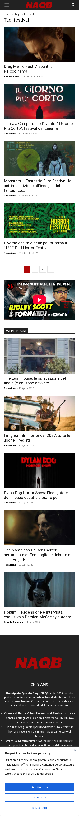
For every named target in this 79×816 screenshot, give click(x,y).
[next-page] (50, 269)
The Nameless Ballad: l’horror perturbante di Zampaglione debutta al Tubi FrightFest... (37, 555)
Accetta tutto (39, 787)
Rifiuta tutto (39, 808)
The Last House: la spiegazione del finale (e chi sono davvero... (35, 380)
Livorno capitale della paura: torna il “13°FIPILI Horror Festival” (35, 245)
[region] (39, 781)
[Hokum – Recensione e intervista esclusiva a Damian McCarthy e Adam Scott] (39, 589)
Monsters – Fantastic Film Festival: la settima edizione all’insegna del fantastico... (37, 186)
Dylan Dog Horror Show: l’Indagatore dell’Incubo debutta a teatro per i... (36, 495)
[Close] (75, 750)
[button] (6, 5)
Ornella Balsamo (13, 622)
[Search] (73, 5)
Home (7, 14)
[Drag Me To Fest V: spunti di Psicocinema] (39, 44)
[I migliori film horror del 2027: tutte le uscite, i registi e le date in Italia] (39, 413)
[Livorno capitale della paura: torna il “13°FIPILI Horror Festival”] (39, 220)
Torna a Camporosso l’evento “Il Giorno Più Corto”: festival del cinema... (38, 126)
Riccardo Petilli (12, 76)
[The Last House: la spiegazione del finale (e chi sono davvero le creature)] (39, 356)
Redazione (10, 133)
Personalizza (39, 797)
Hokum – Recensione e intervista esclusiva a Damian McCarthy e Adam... (39, 614)
